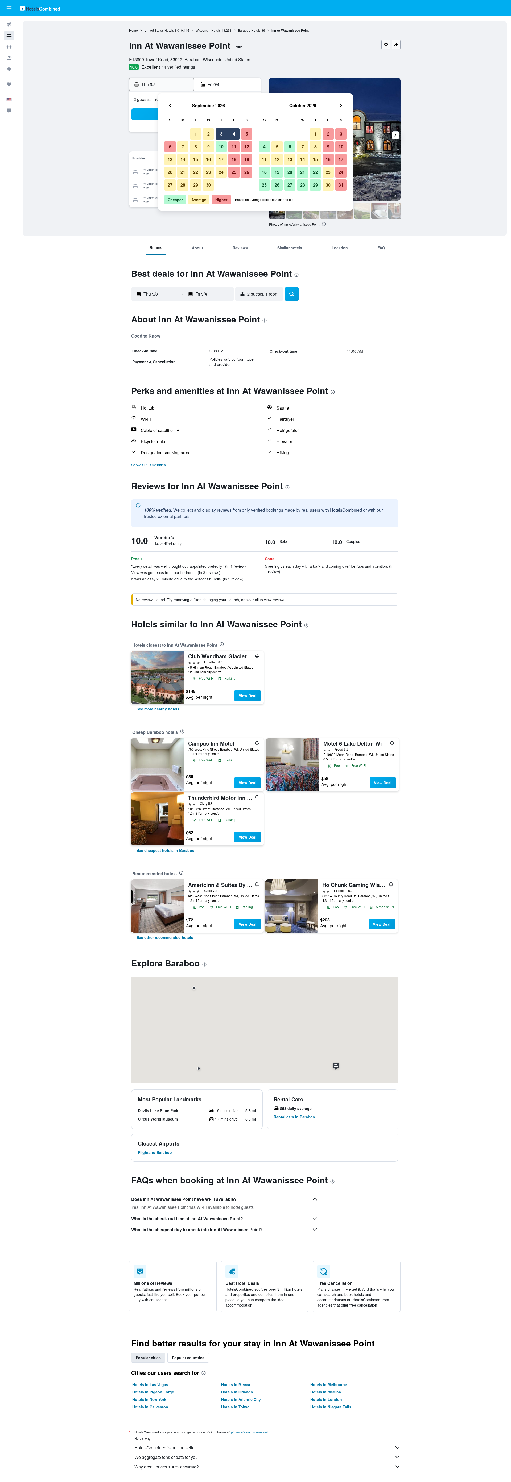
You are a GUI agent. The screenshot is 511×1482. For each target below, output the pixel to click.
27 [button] (170, 185)
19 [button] (246, 159)
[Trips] (9, 84)
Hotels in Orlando (237, 1392)
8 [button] (196, 147)
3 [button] (221, 134)
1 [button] (196, 134)
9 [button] (208, 147)
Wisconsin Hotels (208, 30)
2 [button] (208, 134)
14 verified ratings (178, 67)
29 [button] (195, 185)
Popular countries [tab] (188, 1357)
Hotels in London (326, 1399)
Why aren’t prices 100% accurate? (166, 1467)
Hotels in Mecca (235, 1384)
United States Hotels (159, 30)
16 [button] (208, 159)
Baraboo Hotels (249, 30)
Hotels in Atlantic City (241, 1399)
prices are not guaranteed (249, 1432)
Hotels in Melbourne (328, 1384)
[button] (9, 8)
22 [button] (195, 172)
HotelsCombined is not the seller (165, 1448)
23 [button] (208, 172)
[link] (158, 709)
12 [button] (246, 147)
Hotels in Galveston (150, 1406)
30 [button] (208, 185)
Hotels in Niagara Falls (330, 1406)
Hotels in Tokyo (235, 1406)
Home (133, 30)
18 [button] (234, 159)
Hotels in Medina (325, 1392)
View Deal (247, 695)
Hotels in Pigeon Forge (153, 1392)
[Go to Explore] (9, 69)
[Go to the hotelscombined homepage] (40, 8)
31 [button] (341, 185)
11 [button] (234, 147)
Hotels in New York (149, 1399)
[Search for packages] (9, 58)
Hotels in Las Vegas (150, 1384)
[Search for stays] (9, 35)
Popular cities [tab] (148, 1357)
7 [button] (183, 147)
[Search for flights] (9, 24)
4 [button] (234, 134)
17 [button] (221, 159)
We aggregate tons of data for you (166, 1457)
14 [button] (182, 159)
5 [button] (247, 134)
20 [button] (170, 172)
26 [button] (246, 172)
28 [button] (182, 185)
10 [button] (221, 147)
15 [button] (195, 159)
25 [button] (234, 172)
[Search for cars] (9, 46)
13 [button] (170, 159)
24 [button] (221, 172)
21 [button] (182, 172)
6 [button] (170, 147)
